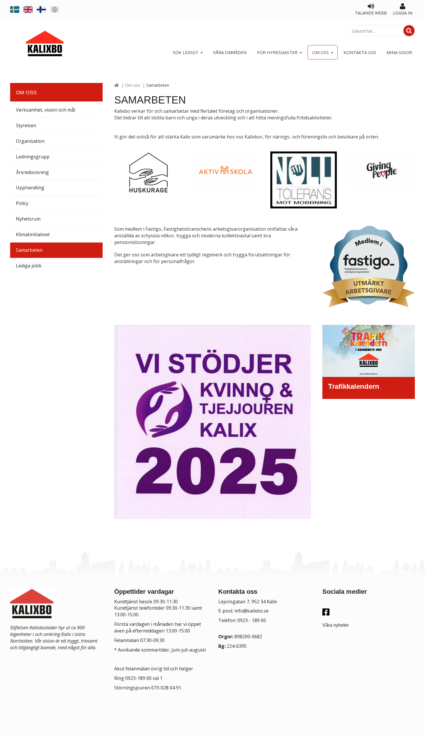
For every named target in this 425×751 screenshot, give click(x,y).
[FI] (41, 9)
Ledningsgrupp (32, 156)
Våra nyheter (335, 625)
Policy (22, 203)
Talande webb (371, 13)
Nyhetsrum (28, 219)
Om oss (132, 85)
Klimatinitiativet (33, 234)
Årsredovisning (32, 172)
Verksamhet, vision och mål (45, 110)
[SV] (14, 9)
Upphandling (30, 187)
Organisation (30, 141)
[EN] (28, 9)
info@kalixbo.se (251, 611)
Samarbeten (29, 250)
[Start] (116, 85)
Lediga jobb (28, 265)
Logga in (402, 13)
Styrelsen (26, 125)
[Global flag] (54, 9)
